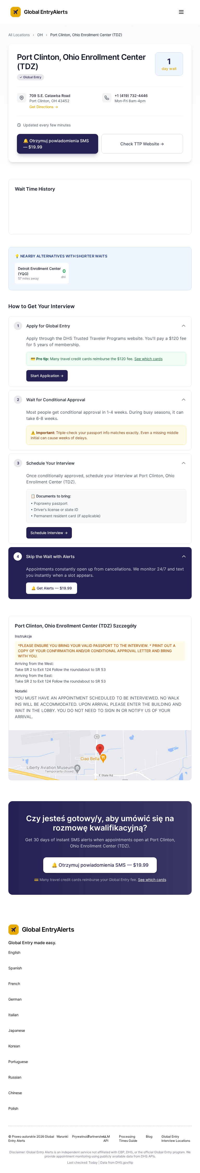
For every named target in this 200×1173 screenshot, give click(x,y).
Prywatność (78, 1136)
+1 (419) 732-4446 (131, 95)
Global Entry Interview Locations (175, 1139)
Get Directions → (43, 107)
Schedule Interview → (49, 532)
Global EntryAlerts (45, 12)
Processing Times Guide (128, 1139)
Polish (13, 1108)
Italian (13, 1015)
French (14, 983)
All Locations (19, 35)
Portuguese (18, 1061)
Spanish (15, 968)
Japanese (16, 1030)
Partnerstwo (93, 1136)
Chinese (15, 1093)
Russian (14, 1077)
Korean (14, 1046)
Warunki (62, 1136)
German (15, 999)
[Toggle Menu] (184, 12)
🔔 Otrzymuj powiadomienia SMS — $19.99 (56, 144)
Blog (149, 1136)
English (14, 952)
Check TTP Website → (142, 143)
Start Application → (47, 375)
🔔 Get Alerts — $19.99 (51, 588)
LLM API (106, 1139)
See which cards (148, 359)
